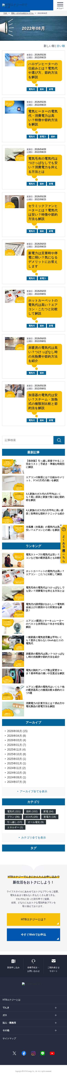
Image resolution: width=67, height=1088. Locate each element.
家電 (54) (48, 811)
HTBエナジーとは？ (33, 919)
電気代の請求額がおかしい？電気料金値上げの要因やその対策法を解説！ (45, 607)
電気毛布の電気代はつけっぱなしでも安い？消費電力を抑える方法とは (45, 589)
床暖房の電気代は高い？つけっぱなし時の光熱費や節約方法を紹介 (45, 655)
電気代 (32, 89)
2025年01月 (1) (16, 763)
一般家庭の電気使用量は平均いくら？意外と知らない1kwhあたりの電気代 (44, 640)
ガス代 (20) (31, 816)
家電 (51, 89)
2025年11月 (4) (16, 749)
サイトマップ (9, 1038)
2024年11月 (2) (16, 768)
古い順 (61, 45)
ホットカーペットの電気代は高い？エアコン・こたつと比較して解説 (45, 573)
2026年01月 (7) (16, 744)
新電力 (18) (50, 816)
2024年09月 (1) (16, 777)
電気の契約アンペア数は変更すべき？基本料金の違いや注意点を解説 (45, 672)
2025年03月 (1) (16, 758)
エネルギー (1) (15, 827)
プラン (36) (13, 816)
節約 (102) (32, 811)
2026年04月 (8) (16, 735)
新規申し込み (13, 967)
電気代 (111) (13, 811)
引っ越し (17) (14, 822)
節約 (42, 89)
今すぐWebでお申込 (33, 934)
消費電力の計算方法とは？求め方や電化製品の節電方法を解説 (45, 705)
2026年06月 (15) (17, 731)
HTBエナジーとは (11, 999)
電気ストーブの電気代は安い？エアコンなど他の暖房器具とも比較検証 (45, 556)
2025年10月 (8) (16, 754)
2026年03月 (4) (16, 740)
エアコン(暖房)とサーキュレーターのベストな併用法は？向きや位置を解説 (45, 623)
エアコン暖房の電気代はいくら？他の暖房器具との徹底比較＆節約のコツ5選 (45, 689)
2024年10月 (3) (16, 772)
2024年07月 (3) (16, 781)
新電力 (43, 136)
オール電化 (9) (36, 822)
